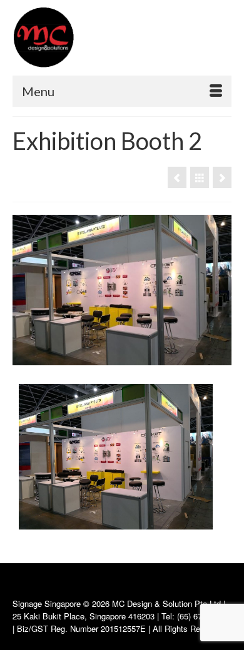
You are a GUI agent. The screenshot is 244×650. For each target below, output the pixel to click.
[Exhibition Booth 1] (177, 177)
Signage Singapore (47, 603)
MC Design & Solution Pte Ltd (167, 603)
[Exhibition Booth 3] (222, 177)
